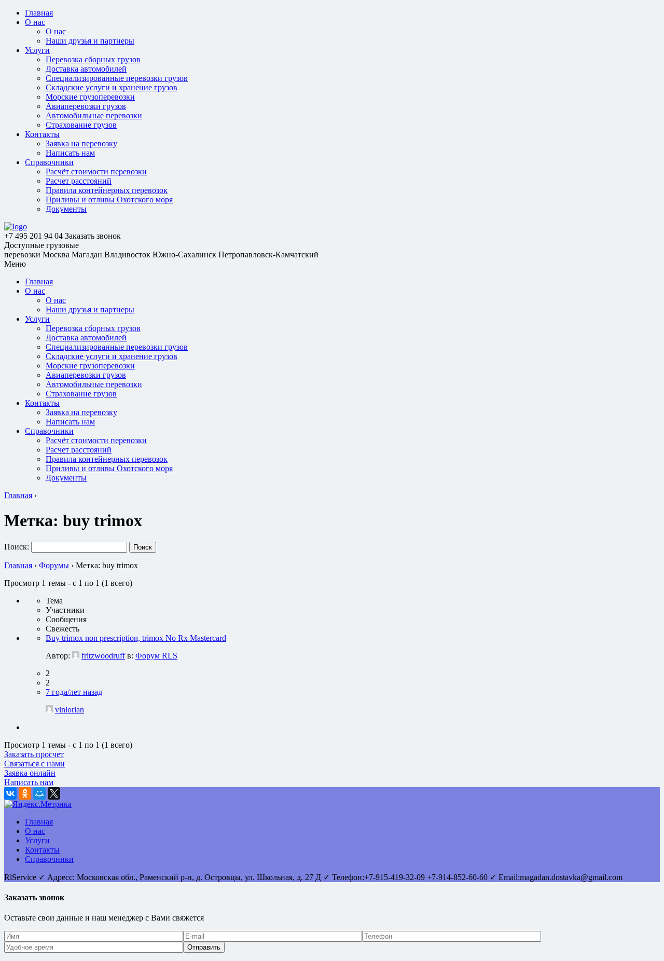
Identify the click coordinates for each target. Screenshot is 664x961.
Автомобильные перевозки (94, 115)
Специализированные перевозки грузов (117, 78)
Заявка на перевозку (81, 143)
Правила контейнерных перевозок (107, 190)
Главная (39, 12)
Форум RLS (156, 655)
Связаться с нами (34, 763)
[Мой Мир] (39, 793)
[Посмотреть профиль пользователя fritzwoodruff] (75, 655)
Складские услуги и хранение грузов (111, 87)
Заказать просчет (34, 754)
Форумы (54, 565)
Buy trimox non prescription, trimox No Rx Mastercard (136, 638)
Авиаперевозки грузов (86, 106)
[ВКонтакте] (10, 793)
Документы (66, 208)
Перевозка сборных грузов (93, 59)
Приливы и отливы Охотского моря (109, 199)
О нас (35, 22)
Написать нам (70, 152)
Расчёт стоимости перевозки (96, 171)
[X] (54, 793)
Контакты (42, 134)
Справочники (49, 162)
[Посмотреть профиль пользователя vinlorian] (49, 709)
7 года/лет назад (74, 692)
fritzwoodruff (103, 655)
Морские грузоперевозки (90, 96)
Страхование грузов (81, 124)
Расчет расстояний (79, 180)
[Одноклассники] (25, 793)
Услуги (37, 50)
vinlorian (69, 709)
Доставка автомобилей (86, 68)
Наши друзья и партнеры (90, 40)
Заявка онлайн (30, 772)
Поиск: (16, 546)
